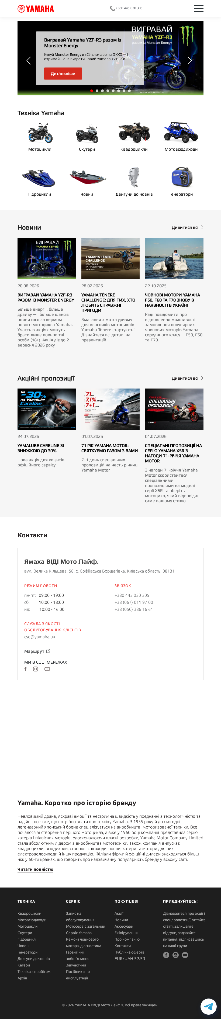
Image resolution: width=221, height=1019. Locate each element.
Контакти (123, 946)
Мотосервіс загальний (85, 926)
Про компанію (127, 939)
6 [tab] (119, 91)
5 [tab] (113, 91)
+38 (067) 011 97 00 (134, 602)
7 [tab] (124, 91)
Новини (121, 920)
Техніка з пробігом (34, 971)
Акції (119, 913)
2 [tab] (97, 91)
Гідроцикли (39, 194)
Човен (23, 946)
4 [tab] (108, 91)
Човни (87, 194)
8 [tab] (129, 91)
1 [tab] (92, 91)
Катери (24, 965)
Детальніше (63, 73)
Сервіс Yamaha (79, 933)
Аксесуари (124, 926)
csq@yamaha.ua (39, 636)
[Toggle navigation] (198, 8)
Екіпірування (126, 933)
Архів (22, 978)
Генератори (181, 194)
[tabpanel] (110, 58)
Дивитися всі (185, 227)
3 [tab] (102, 91)
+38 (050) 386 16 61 (134, 609)
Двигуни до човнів (134, 194)
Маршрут (34, 651)
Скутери (87, 149)
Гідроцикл (27, 939)
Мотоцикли (39, 149)
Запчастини (76, 965)
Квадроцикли (134, 149)
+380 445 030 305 (129, 8)
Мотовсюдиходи (181, 149)
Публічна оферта (129, 952)
